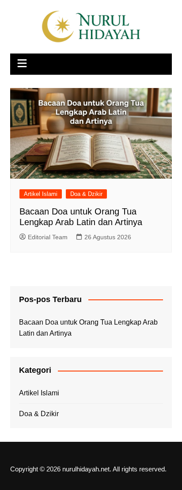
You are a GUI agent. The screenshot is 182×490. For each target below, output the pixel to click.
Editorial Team (48, 237)
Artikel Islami (40, 194)
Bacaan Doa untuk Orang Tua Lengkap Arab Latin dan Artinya (88, 327)
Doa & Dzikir (86, 194)
